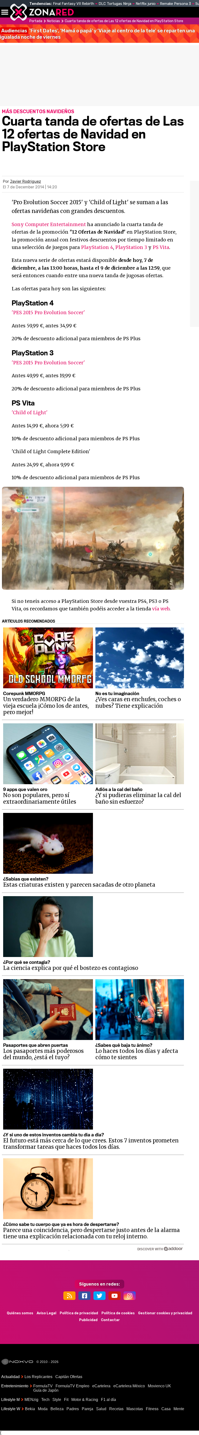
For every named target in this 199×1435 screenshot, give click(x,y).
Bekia (30, 1409)
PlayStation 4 (97, 247)
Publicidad (88, 1320)
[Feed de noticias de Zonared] (69, 1295)
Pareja (87, 1409)
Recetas (116, 1409)
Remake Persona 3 (175, 3)
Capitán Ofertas (68, 1377)
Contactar (110, 1320)
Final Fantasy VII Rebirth (73, 3)
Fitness (152, 1409)
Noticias (103, 12)
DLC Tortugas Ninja (115, 3)
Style (56, 1400)
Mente (179, 1409)
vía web (160, 609)
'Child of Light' (30, 412)
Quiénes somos (20, 1313)
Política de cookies (118, 1313)
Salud (101, 1409)
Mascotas (134, 1409)
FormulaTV (43, 1386)
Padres (72, 1409)
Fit (66, 1400)
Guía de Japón (45, 1390)
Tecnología (130, 12)
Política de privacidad (79, 1313)
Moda (43, 1409)
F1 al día (108, 1400)
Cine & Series (155, 14)
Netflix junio (146, 3)
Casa (166, 1409)
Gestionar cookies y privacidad (165, 1313)
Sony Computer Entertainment (49, 224)
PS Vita (161, 247)
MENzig (31, 1400)
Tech (45, 1400)
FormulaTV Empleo (72, 1386)
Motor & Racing (84, 1400)
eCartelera (101, 1386)
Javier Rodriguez (25, 181)
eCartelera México (129, 1386)
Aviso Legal (46, 1313)
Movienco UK (159, 1386)
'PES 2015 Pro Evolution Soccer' (48, 312)
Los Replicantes (38, 1377)
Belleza (57, 1409)
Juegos (176, 12)
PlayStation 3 (131, 247)
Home (82, 12)
